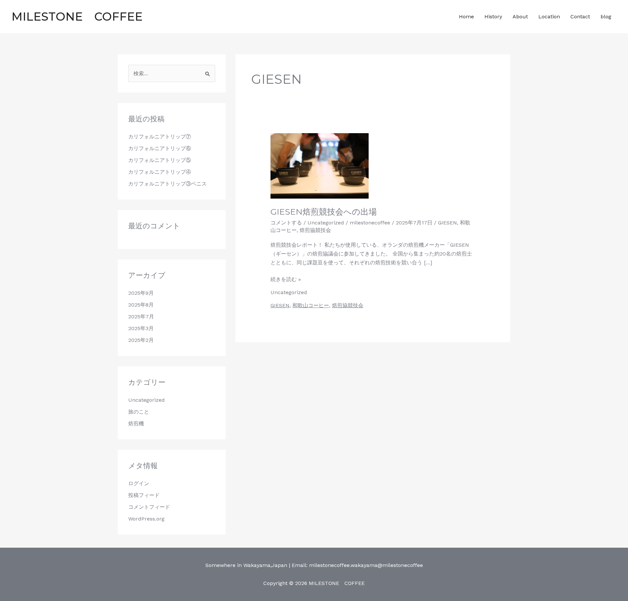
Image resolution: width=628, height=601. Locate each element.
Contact (580, 16)
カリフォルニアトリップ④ (159, 172)
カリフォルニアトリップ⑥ (159, 148)
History (493, 16)
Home (466, 16)
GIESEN (447, 223)
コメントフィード (149, 507)
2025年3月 (141, 328)
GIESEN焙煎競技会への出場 (323, 212)
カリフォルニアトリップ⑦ (159, 136)
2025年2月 (141, 340)
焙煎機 (136, 423)
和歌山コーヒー (310, 305)
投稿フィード (144, 495)
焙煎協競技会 (315, 230)
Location (549, 16)
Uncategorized (146, 400)
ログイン (138, 483)
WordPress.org (146, 519)
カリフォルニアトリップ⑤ (159, 160)
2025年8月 (141, 305)
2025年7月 (141, 316)
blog (606, 16)
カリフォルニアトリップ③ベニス (167, 184)
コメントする (286, 223)
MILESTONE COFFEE (82, 16)
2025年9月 (141, 293)
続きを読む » (285, 278)
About (520, 16)
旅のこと (138, 412)
